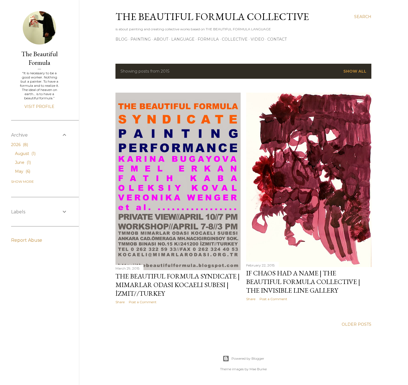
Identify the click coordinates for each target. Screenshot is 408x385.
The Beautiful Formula (39, 58)
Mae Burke (258, 369)
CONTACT (277, 39)
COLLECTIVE (235, 39)
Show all (354, 71)
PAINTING (140, 39)
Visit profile (39, 106)
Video (257, 39)
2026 (19, 144)
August (24, 153)
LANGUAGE (183, 39)
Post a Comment (143, 302)
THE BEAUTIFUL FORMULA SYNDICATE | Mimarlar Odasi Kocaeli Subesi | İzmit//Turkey (177, 285)
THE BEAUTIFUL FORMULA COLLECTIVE (212, 16)
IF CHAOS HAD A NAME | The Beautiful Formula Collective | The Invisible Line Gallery (303, 282)
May (22, 171)
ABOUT (161, 39)
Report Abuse (26, 240)
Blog (121, 39)
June (22, 162)
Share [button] (120, 302)
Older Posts (356, 324)
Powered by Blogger (247, 358)
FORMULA (208, 39)
